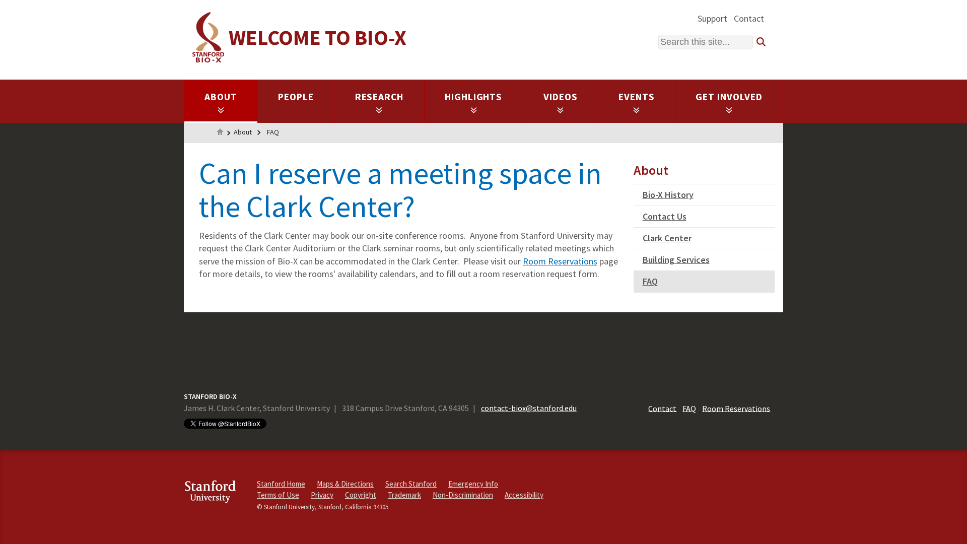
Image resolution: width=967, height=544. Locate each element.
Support (712, 18)
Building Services (676, 259)
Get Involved (729, 97)
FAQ (273, 132)
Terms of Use (278, 495)
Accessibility (524, 495)
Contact (749, 18)
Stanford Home (281, 484)
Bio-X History (668, 194)
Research (379, 97)
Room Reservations (560, 261)
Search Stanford (411, 484)
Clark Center (667, 238)
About (220, 97)
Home (220, 133)
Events (636, 97)
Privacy (322, 495)
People (296, 97)
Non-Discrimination (463, 495)
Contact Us (664, 216)
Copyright (360, 495)
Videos (560, 97)
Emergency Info (473, 484)
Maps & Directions (345, 484)
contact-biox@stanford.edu (529, 408)
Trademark (404, 495)
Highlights (474, 97)
